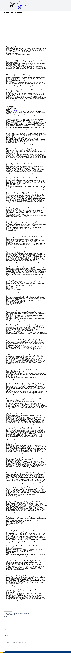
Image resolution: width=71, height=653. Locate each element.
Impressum (6, 635)
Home (11, 2)
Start (5, 618)
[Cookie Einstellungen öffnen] (8, 650)
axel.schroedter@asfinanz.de (14, 110)
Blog (10, 7)
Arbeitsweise (12, 4)
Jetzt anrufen (2, 651)
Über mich (11, 6)
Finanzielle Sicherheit (14, 3)
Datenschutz (6, 634)
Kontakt (5, 622)
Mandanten (6, 628)
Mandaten (11, 5)
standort (1, 652)
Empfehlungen (6, 636)
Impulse (5, 629)
